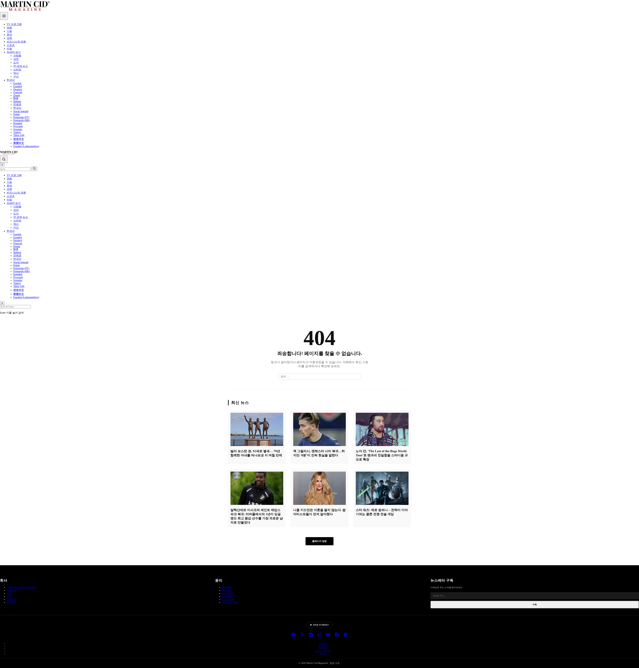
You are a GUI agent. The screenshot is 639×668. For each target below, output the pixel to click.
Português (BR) (21, 120)
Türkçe (17, 132)
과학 (9, 38)
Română (17, 123)
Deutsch (17, 89)
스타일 (17, 69)
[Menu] (4, 16)
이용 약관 (323, 644)
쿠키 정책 (323, 649)
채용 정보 (12, 599)
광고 (9, 596)
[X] (302, 635)
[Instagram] (319, 635)
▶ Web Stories (319, 625)
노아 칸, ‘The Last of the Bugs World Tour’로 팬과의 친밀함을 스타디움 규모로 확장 (382, 455)
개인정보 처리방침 (323, 651)
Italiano (17, 101)
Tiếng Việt (18, 135)
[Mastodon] (337, 635)
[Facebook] (294, 635)
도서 (16, 62)
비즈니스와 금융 (16, 41)
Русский (18, 126)
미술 (9, 48)
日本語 (17, 104)
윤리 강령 (227, 590)
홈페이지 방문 (319, 541)
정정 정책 (227, 596)
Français (17, 92)
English (17, 83)
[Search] (4, 159)
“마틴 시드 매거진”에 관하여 (21, 587)
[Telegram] (345, 635)
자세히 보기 (14, 52)
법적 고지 (323, 646)
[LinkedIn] (311, 635)
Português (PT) (21, 117)
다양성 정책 (228, 593)
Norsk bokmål (20, 111)
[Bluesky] (328, 635)
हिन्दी (15, 98)
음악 (9, 34)
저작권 (323, 654)
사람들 (17, 55)
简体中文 (18, 139)
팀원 (9, 593)
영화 (9, 27)
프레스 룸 (12, 590)
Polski (16, 114)
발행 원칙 (227, 587)
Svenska (17, 129)
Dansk (16, 95)
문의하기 (11, 602)
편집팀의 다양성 (230, 602)
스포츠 (11, 45)
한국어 (11, 80)
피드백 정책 (228, 599)
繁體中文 (18, 143)
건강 (16, 76)
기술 (9, 31)
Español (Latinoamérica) (26, 146)
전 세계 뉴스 (20, 66)
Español (17, 86)
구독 (534, 604)
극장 (16, 59)
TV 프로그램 (14, 24)
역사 (16, 73)
